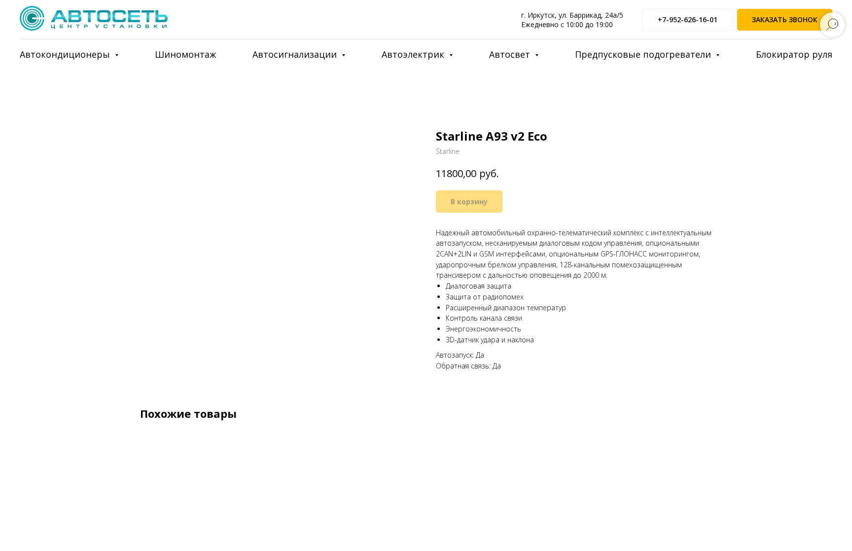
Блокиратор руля (794, 54)
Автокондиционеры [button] (66, 54)
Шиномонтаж (185, 54)
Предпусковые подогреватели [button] (644, 54)
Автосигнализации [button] (295, 54)
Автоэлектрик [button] (414, 54)
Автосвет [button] (510, 54)
